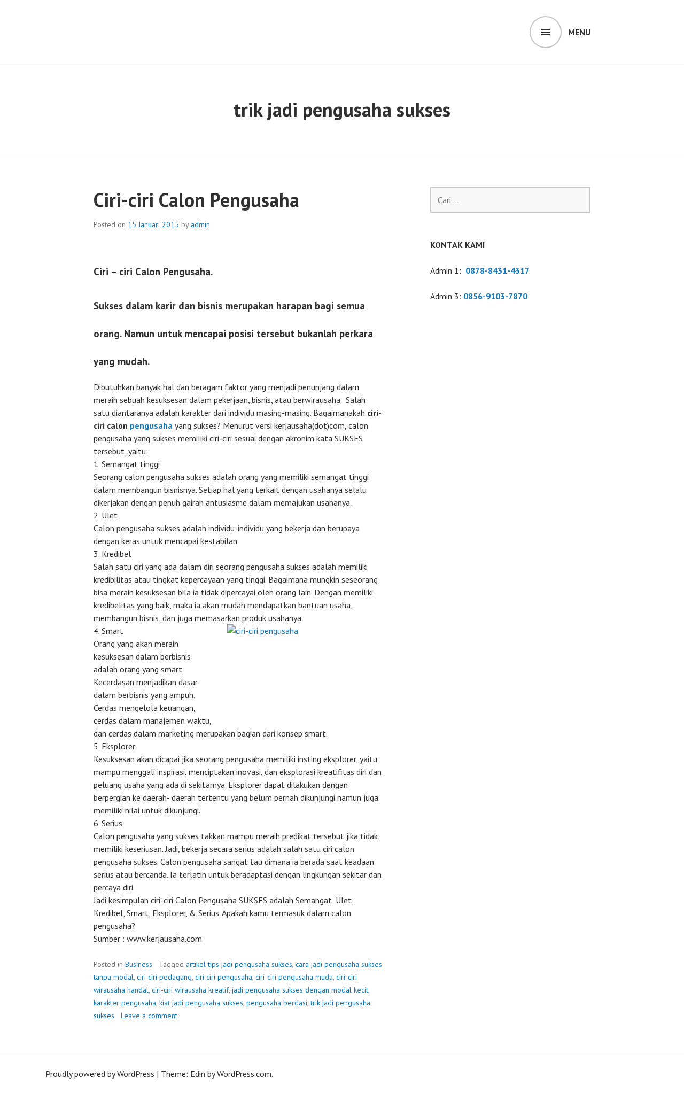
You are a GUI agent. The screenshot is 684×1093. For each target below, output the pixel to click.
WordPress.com (244, 1073)
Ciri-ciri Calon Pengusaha (196, 199)
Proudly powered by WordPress (99, 1073)
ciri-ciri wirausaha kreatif (190, 990)
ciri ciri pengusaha (223, 977)
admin (200, 224)
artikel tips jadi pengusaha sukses (239, 964)
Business (138, 964)
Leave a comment (149, 1015)
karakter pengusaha (125, 1002)
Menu (579, 32)
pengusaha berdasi (276, 1002)
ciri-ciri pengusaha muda (294, 977)
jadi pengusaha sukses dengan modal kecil (300, 990)
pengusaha (151, 425)
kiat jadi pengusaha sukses (201, 1002)
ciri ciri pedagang (164, 977)
